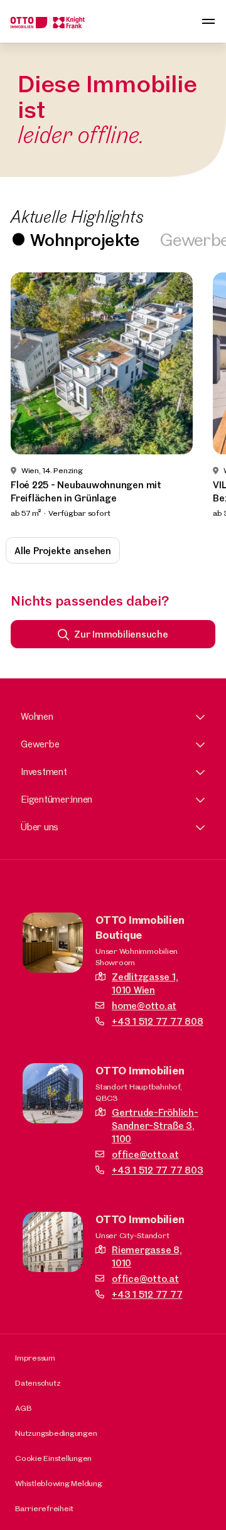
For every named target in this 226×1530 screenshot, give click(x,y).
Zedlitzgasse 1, (145, 983)
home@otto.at (144, 1006)
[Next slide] (199, 396)
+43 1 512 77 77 (147, 1294)
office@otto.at (145, 1154)
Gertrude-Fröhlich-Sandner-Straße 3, (155, 1125)
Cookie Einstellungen (53, 1458)
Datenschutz (37, 1383)
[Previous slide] (26, 396)
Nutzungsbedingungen (56, 1433)
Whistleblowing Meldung (58, 1483)
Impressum (35, 1357)
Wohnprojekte (85, 239)
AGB (23, 1408)
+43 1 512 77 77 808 (157, 1021)
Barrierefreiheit (44, 1508)
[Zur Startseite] (47, 21)
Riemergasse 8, (147, 1256)
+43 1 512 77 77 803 (157, 1170)
